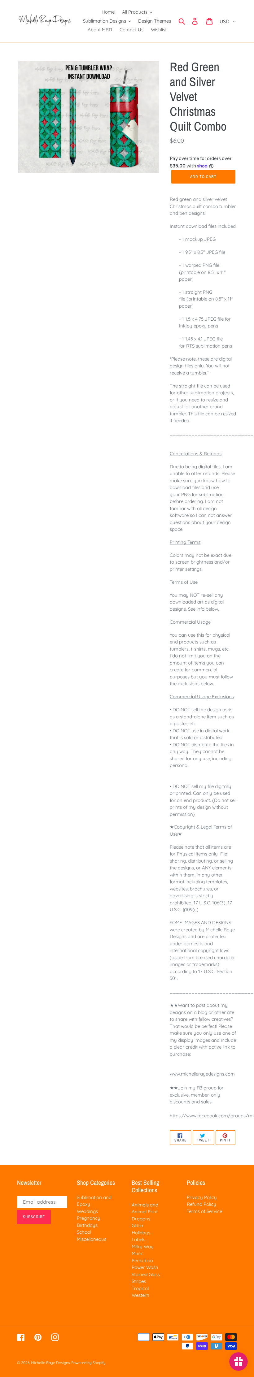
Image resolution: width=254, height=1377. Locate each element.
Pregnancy (88, 1218)
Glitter (138, 1225)
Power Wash (145, 1267)
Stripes (139, 1281)
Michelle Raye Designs (50, 1362)
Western (140, 1295)
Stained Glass (146, 1274)
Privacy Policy (202, 1197)
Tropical (140, 1288)
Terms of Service (204, 1211)
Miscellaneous (91, 1239)
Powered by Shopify (88, 1362)
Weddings (87, 1211)
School (84, 1232)
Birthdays (87, 1225)
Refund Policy (201, 1204)
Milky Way (143, 1246)
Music (138, 1253)
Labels (138, 1239)
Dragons (141, 1219)
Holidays (141, 1233)
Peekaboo (142, 1260)
